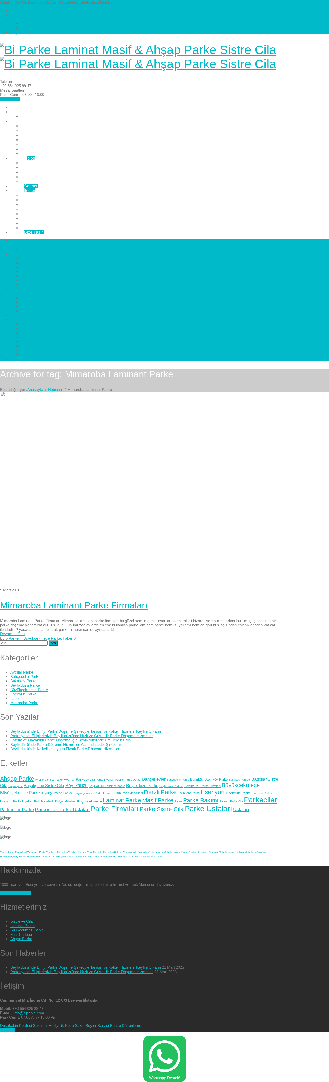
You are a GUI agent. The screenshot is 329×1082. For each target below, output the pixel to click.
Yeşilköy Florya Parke (40, 195)
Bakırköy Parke (34, 176)
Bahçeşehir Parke (25, 676)
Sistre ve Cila (33, 135)
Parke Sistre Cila (162, 809)
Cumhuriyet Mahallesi (127, 793)
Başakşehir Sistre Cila (44, 785)
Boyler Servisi (97, 1025)
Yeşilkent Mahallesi (69, 856)
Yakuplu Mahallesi (219, 852)
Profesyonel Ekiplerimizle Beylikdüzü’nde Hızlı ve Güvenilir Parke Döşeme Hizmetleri (81, 736)
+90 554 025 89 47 (15, 893)
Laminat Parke (34, 126)
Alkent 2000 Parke (37, 204)
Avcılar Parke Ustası (128, 779)
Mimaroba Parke (24, 703)
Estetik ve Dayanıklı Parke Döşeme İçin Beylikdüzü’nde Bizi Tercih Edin (70, 740)
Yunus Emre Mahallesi (13, 852)
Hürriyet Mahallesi (65, 801)
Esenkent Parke (35, 218)
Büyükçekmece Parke (40, 163)
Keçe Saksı (75, 1025)
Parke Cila (236, 801)
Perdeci (25, 1025)
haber (67, 638)
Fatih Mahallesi (43, 801)
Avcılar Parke (33, 181)
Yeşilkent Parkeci (198, 852)
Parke (178, 801)
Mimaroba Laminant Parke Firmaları (74, 605)
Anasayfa (19, 107)
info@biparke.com (29, 1013)
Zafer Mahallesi (166, 852)
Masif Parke (31, 149)
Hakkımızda (20, 10)
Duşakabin (9, 1025)
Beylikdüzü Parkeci (171, 786)
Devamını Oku (12, 634)
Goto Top (7, 1030)
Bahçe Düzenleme (125, 1025)
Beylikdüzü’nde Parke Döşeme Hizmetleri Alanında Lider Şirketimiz (66, 744)
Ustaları (241, 809)
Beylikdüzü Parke (37, 167)
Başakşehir (15, 786)
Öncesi (24, 186)
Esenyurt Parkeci (262, 793)
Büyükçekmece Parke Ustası (93, 793)
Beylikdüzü (76, 785)
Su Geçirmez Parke (38, 139)
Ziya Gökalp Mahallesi (243, 852)
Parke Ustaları (208, 808)
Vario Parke (181, 852)
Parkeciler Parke (17, 809)
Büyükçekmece (241, 785)
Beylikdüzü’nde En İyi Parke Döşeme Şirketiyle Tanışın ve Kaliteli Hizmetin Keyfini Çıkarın (85, 731)
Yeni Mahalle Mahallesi (100, 852)
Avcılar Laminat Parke (49, 779)
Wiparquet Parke (36, 852)
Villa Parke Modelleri (38, 28)
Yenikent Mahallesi (57, 852)
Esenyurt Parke (35, 172)
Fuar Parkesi (32, 153)
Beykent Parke (34, 214)
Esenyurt (213, 792)
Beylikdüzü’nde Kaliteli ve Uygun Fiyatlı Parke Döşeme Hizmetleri (65, 749)
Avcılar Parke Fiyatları (100, 779)
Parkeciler (260, 800)
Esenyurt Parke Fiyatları (16, 801)
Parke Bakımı (200, 800)
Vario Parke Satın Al (46, 856)
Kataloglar (18, 15)
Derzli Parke (32, 130)
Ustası (153, 852)
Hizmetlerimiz (22, 121)
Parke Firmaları (115, 809)
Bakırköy (197, 779)
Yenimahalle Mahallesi (136, 852)
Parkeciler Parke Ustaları (62, 809)
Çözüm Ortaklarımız (39, 116)
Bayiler (22, 190)
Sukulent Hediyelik (48, 1025)
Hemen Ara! (10, 99)
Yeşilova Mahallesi (151, 856)
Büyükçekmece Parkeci (57, 793)
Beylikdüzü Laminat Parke (107, 786)
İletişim (16, 32)
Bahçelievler (154, 779)
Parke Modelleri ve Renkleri (44, 23)
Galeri (15, 19)
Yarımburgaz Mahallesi (127, 856)
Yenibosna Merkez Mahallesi (97, 856)
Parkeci (224, 801)
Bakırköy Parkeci (239, 779)
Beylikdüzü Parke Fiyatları (202, 786)
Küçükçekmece (89, 801)
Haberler (22, 158)
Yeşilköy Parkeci (77, 852)
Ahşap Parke (32, 144)
